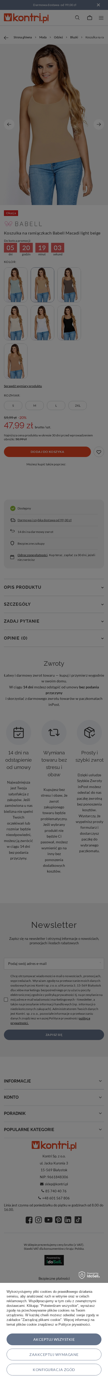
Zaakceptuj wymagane (53, 1354)
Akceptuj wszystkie (54, 1339)
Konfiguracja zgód (54, 1369)
